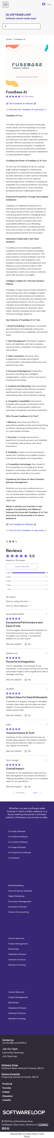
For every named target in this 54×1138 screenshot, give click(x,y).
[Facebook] (10, 541)
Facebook (7, 1083)
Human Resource (16, 938)
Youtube (6, 1087)
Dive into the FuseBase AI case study (26, 109)
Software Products (17, 959)
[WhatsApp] (7, 541)
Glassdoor (7, 1096)
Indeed (6, 1091)
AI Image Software (17, 847)
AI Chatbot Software (18, 836)
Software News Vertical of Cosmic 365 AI (23, 1068)
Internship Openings (13, 1052)
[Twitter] (16, 541)
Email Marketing (15, 885)
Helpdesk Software (17, 954)
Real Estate (13, 949)
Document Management (19, 901)
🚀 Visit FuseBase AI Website (19, 524)
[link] (20, 96)
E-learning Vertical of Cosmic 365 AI (20, 1077)
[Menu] (5, 5)
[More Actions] (46, 613)
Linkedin (6, 1100)
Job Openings (9, 1056)
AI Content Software (18, 842)
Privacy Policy (31, 1133)
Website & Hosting (17, 965)
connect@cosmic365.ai (14, 1042)
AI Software (13, 858)
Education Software (17, 906)
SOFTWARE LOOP (24, 1112)
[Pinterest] (13, 541)
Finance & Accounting (18, 912)
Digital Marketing (16, 896)
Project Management (18, 943)
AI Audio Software (16, 831)
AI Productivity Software (19, 852)
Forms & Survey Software (20, 891)
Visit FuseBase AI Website (21, 103)
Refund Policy (16, 1133)
